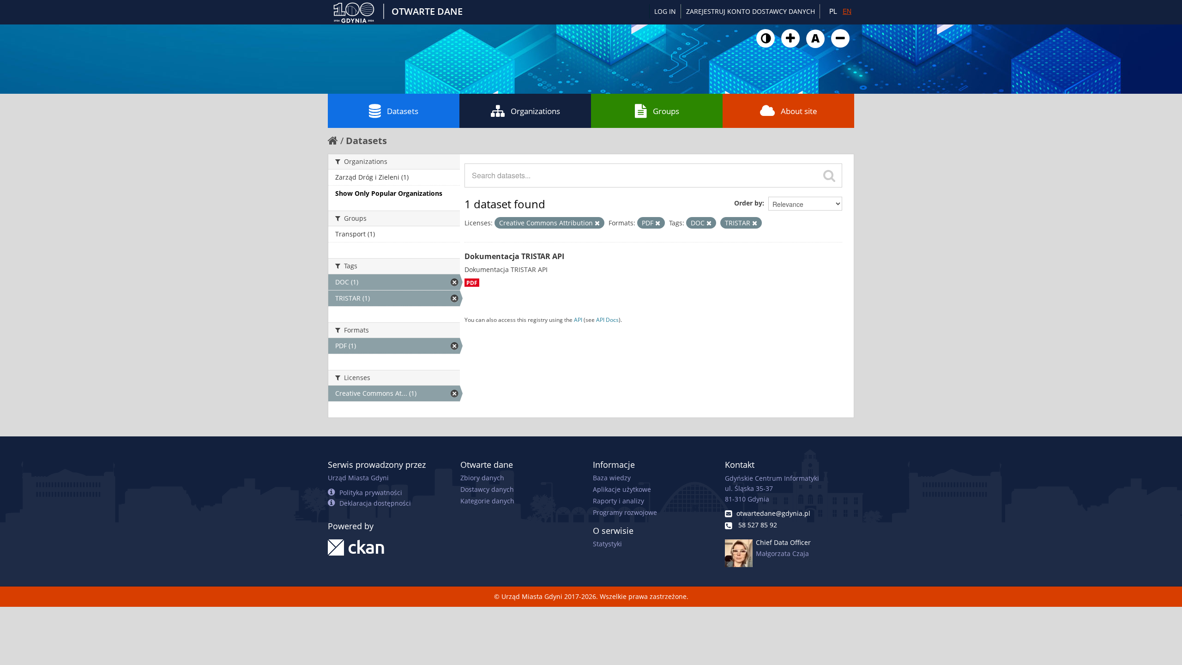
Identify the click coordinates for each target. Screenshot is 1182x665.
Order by (748, 203)
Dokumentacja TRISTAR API (514, 256)
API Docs (607, 319)
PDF (471, 282)
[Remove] (597, 223)
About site (799, 111)
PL (833, 11)
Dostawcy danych (487, 489)
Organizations (535, 111)
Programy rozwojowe (625, 512)
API (578, 319)
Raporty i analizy (618, 500)
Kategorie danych (487, 500)
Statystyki (607, 543)
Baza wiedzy (612, 477)
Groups (666, 111)
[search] (829, 175)
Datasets (402, 111)
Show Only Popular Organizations (388, 193)
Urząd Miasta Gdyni (358, 477)
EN (847, 11)
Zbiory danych (482, 477)
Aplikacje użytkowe (622, 489)
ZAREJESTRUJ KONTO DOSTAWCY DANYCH (750, 11)
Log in (665, 11)
